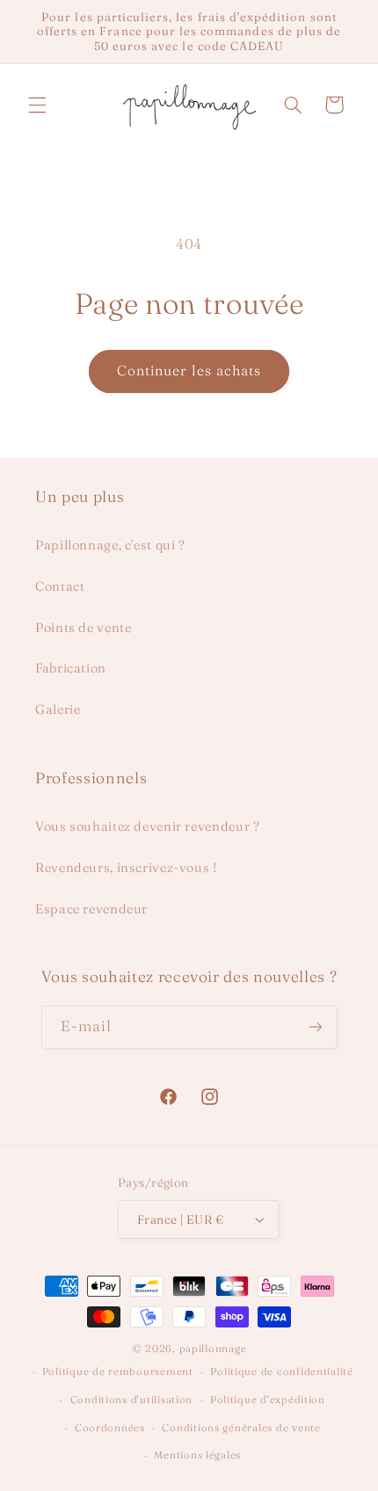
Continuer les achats (189, 370)
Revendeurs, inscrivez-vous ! (126, 868)
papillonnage (213, 1348)
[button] (37, 104)
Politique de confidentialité (281, 1371)
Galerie (57, 709)
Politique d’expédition (267, 1399)
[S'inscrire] (315, 1027)
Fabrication (70, 668)
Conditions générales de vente (241, 1428)
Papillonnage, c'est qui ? (110, 545)
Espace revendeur (91, 909)
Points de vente (83, 628)
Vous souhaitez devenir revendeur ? (147, 826)
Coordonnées (110, 1428)
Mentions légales (197, 1455)
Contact (59, 586)
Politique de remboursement (117, 1371)
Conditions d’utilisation (131, 1399)
